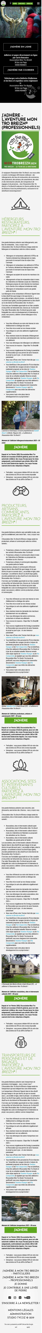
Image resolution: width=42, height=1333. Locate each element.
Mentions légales (20, 1310)
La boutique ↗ (22, 3)
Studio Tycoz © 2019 (20, 1318)
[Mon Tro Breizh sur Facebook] (10, 1298)
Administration (20, 1314)
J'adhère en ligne (20, 47)
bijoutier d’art (11, 706)
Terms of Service (21, 1327)
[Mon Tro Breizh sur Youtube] (27, 1298)
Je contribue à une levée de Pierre (21, 1289)
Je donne (20, 1284)
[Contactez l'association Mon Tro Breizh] (10, 3)
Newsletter (29, 3)
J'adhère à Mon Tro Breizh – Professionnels (21, 1279)
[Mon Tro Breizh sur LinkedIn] (20, 1298)
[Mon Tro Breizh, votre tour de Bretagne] (3, 3)
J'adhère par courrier (21, 70)
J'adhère (14, 3)
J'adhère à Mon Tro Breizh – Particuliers (21, 1272)
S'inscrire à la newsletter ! (21, 1303)
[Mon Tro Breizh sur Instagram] (15, 1298)
